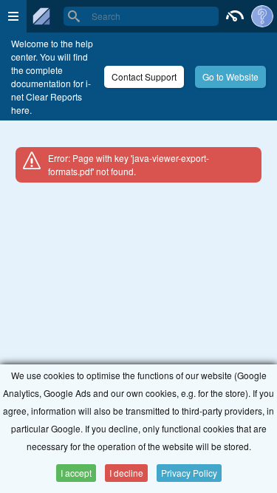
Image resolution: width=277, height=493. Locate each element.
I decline (126, 472)
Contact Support (144, 76)
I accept (76, 472)
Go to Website (230, 76)
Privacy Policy (189, 472)
